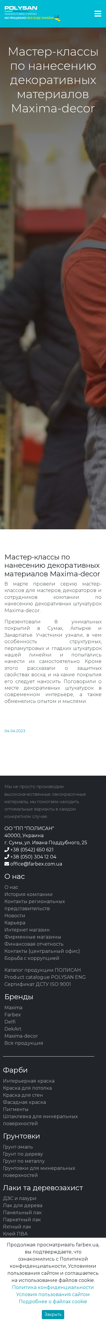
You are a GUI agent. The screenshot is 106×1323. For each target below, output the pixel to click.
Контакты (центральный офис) (42, 951)
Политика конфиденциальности (53, 1287)
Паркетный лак (22, 1219)
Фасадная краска (24, 1102)
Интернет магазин (27, 930)
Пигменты (16, 1109)
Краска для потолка (27, 1088)
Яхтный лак (17, 1227)
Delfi (10, 1022)
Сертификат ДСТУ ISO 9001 (37, 984)
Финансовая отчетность (34, 944)
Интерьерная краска (28, 1081)
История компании (28, 894)
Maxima (13, 1007)
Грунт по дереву (23, 1154)
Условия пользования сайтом (53, 1294)
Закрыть (53, 1314)
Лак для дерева (22, 1205)
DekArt (12, 1029)
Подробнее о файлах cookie (53, 1301)
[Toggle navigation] (98, 14)
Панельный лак (22, 1212)
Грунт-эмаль (18, 1147)
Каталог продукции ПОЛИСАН (42, 970)
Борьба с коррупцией (31, 958)
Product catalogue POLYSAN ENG (45, 977)
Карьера (14, 923)
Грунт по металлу (24, 1161)
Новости (14, 915)
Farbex (12, 1015)
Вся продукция (23, 1043)
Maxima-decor (21, 1036)
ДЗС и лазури (20, 1198)
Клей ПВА (15, 1234)
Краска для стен (23, 1095)
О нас (11, 887)
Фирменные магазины (32, 937)
